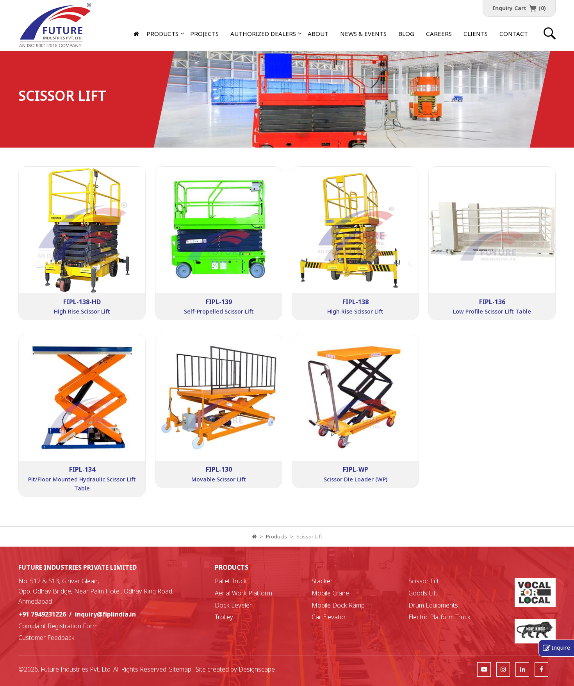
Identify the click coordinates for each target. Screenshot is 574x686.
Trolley (224, 617)
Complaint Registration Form (58, 626)
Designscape (257, 669)
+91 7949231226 (42, 614)
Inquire (561, 647)
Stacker (322, 581)
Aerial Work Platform (243, 593)
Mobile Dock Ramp (338, 605)
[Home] (137, 33)
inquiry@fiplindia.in (105, 614)
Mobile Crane (330, 593)
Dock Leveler (233, 605)
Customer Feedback (46, 637)
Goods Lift (422, 593)
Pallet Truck (231, 581)
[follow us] (484, 669)
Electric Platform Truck (439, 617)
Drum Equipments (433, 605)
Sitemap (180, 669)
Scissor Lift (423, 581)
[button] (263, 33)
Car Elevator (329, 617)
